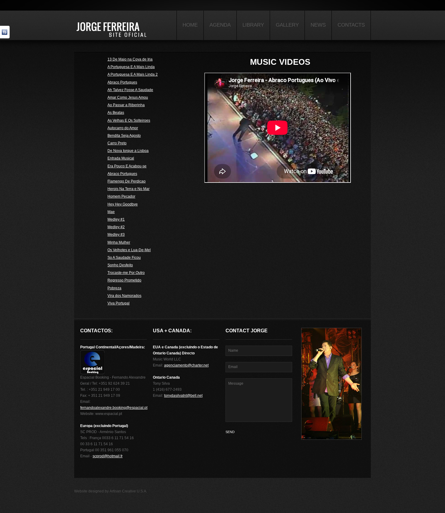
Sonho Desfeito (120, 265)
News (318, 25)
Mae (111, 212)
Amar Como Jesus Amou (127, 98)
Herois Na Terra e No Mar (128, 189)
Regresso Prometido (124, 280)
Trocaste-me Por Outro (126, 273)
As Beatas (115, 113)
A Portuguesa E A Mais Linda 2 (132, 75)
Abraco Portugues (122, 82)
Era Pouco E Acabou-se (127, 166)
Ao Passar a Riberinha (126, 105)
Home (190, 25)
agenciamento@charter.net (186, 365)
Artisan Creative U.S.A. (128, 491)
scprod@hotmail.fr (108, 456)
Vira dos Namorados (124, 296)
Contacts (351, 25)
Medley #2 (116, 227)
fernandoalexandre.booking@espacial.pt (113, 408)
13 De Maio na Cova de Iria (130, 59)
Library (253, 25)
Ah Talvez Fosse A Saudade (130, 90)
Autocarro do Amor (122, 128)
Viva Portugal (118, 303)
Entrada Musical (120, 158)
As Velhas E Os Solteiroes (128, 121)
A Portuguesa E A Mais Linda (131, 67)
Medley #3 (116, 235)
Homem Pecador (121, 197)
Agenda (220, 25)
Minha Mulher (118, 243)
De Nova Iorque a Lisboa (128, 151)
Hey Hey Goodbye (122, 204)
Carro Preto (117, 143)
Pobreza (114, 288)
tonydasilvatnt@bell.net (183, 395)
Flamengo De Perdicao (126, 181)
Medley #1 (116, 220)
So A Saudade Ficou (124, 258)
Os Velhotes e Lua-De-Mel (129, 250)
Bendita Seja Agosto (124, 136)
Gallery (287, 25)
